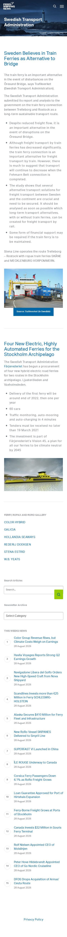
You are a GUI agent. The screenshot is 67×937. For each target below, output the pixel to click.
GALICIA (10, 530)
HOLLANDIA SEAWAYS (19, 537)
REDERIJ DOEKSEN (17, 545)
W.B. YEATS (12, 560)
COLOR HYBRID (14, 523)
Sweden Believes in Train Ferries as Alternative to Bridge (30, 59)
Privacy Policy (33, 920)
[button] (62, 6)
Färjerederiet (13, 367)
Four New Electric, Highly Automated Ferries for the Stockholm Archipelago (31, 350)
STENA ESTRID (14, 552)
